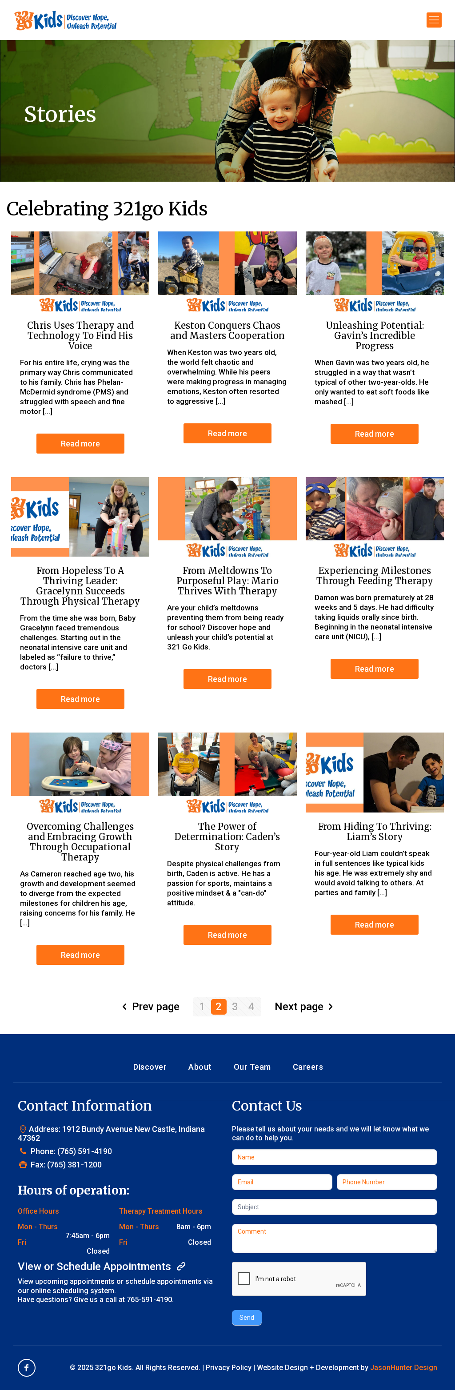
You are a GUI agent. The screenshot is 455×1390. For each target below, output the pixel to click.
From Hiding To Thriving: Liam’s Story (374, 831)
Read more (80, 443)
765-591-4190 (149, 1299)
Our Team (252, 1066)
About (200, 1066)
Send (246, 1317)
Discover (150, 1066)
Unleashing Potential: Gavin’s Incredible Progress (375, 335)
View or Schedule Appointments (96, 1266)
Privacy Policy (228, 1367)
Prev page (156, 1006)
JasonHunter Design (403, 1367)
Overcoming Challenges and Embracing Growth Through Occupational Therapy (80, 842)
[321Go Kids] (65, 20)
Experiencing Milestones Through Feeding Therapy (374, 575)
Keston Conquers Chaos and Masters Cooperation (227, 330)
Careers (308, 1066)
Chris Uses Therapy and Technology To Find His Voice (80, 335)
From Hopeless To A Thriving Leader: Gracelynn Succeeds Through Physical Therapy (80, 586)
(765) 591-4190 (84, 1151)
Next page (299, 1006)
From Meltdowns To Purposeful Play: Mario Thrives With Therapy (227, 581)
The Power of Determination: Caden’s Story (227, 836)
